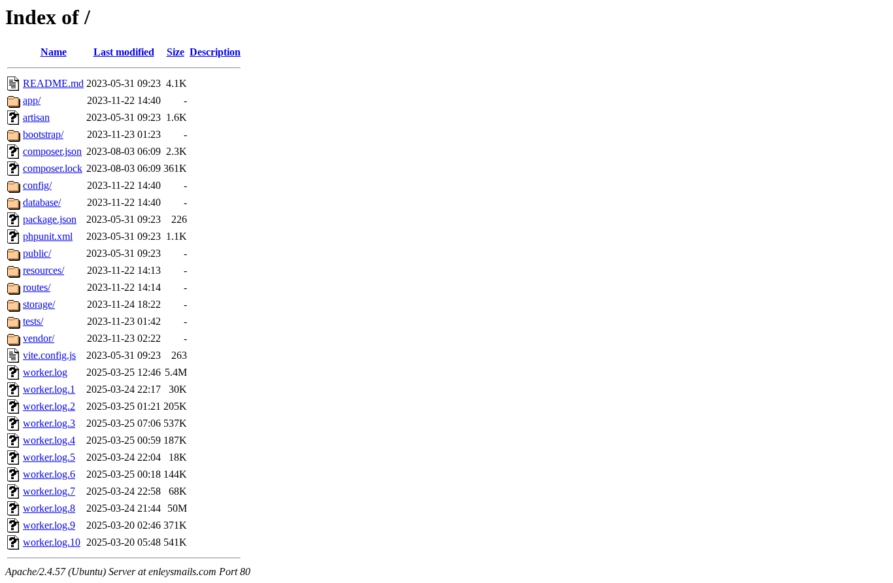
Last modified (123, 52)
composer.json (52, 151)
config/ (37, 185)
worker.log (45, 372)
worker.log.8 (49, 508)
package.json (49, 219)
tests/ (33, 321)
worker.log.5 (49, 457)
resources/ (43, 270)
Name (54, 52)
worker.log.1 (49, 389)
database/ (42, 202)
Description (215, 52)
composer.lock (52, 168)
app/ (32, 100)
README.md (53, 83)
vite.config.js (49, 355)
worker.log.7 (49, 491)
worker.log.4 (49, 440)
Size (175, 52)
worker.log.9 (49, 525)
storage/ (39, 304)
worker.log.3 (49, 423)
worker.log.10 (51, 542)
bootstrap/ (43, 134)
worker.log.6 (49, 474)
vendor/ (38, 338)
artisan (36, 117)
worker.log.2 (49, 406)
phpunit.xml (48, 236)
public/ (37, 253)
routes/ (36, 287)
